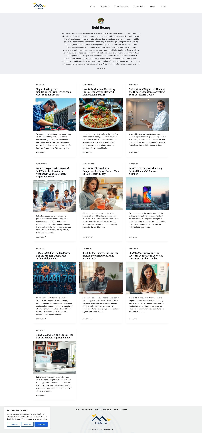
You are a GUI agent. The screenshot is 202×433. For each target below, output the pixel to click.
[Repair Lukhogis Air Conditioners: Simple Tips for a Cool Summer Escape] (54, 114)
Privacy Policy (87, 410)
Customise (13, 424)
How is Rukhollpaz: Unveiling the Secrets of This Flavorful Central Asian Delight (99, 92)
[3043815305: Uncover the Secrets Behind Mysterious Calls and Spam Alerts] (101, 278)
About (152, 6)
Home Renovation (121, 6)
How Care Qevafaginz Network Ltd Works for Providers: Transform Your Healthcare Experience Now (53, 172)
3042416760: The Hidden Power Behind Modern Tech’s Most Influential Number (53, 256)
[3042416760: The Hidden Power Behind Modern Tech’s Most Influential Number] (54, 278)
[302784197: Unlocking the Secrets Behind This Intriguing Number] (54, 357)
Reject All (27, 424)
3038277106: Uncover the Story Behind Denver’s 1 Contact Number (145, 171)
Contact (163, 6)
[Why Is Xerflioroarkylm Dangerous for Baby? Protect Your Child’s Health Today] (101, 193)
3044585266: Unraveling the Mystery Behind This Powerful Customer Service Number (146, 256)
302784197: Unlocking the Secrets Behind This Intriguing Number (54, 336)
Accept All (41, 424)
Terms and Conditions (103, 410)
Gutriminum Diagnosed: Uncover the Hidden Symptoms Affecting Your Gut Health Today (147, 92)
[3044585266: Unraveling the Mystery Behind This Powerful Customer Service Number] (147, 278)
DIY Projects (105, 6)
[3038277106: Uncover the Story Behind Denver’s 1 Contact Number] (147, 193)
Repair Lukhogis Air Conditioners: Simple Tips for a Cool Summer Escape (53, 92)
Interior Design (139, 6)
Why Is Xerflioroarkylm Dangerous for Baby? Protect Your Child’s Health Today (101, 171)
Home (92, 6)
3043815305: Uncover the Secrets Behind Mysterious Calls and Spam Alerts (100, 256)
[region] (27, 418)
